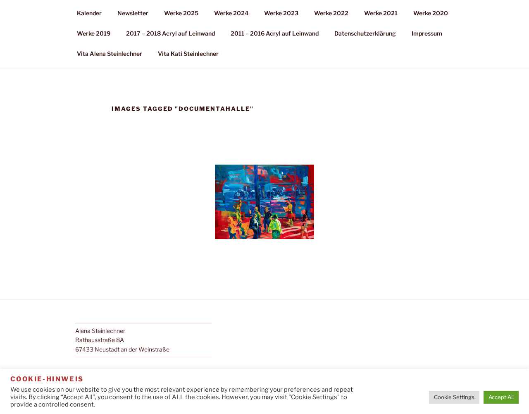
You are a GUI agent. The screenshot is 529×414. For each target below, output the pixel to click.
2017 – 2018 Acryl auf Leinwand (170, 33)
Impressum (427, 33)
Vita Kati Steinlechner (188, 53)
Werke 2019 (93, 33)
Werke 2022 (331, 13)
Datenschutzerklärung (365, 33)
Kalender (89, 13)
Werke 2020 (430, 13)
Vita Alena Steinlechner (109, 53)
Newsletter (132, 13)
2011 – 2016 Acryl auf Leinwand (275, 33)
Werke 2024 (231, 13)
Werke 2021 (381, 13)
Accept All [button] (501, 397)
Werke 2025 (181, 13)
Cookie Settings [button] (454, 397)
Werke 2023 (281, 13)
